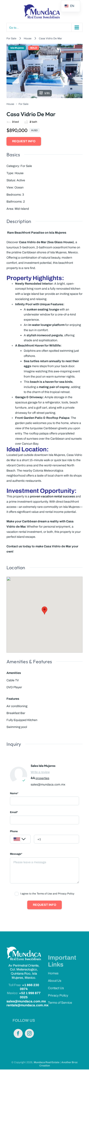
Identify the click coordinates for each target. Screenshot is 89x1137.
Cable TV (12, 680)
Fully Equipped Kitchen (21, 720)
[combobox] (20, 839)
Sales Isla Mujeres (43, 766)
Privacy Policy (58, 995)
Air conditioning (16, 706)
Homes (53, 973)
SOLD (33, 48)
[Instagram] (29, 1033)
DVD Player (14, 687)
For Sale (11, 38)
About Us (54, 980)
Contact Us (56, 988)
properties (42, 778)
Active (21, 180)
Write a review (40, 772)
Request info (23, 141)
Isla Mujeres (17, 48)
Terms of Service (60, 1002)
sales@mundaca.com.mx (48, 784)
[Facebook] (18, 1033)
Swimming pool (16, 727)
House (28, 38)
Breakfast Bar (15, 713)
